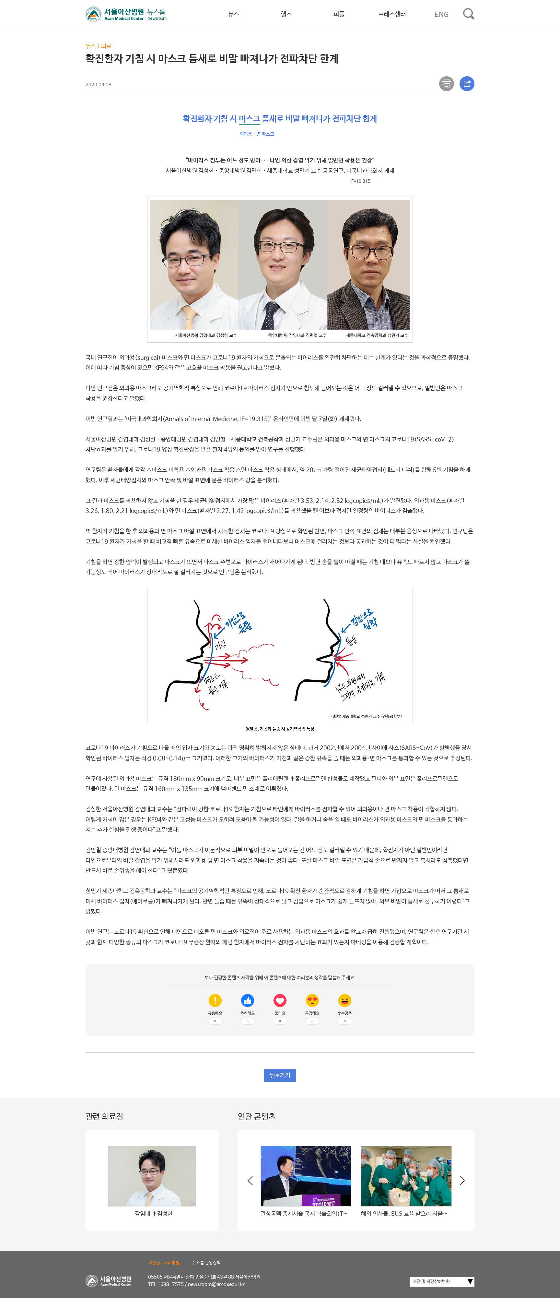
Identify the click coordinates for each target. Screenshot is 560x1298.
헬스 (286, 14)
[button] (458, 1183)
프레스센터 (392, 14)
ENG (442, 14)
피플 (338, 14)
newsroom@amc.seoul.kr (216, 1284)
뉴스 (233, 14)
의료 (106, 46)
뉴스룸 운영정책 (206, 1262)
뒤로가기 (280, 1075)
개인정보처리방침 (164, 1262)
